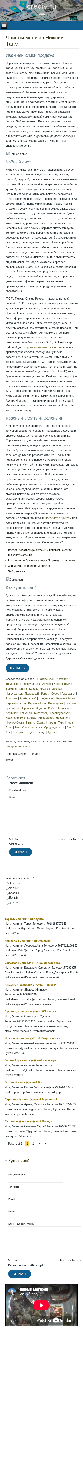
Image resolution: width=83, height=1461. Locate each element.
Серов (55, 693)
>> (45, 1143)
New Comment (21, 783)
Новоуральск (14, 693)
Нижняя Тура (55, 722)
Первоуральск (30, 683)
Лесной (57, 688)
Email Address (17, 790)
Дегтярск (13, 708)
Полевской (32, 693)
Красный (14, 892)
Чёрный (14, 888)
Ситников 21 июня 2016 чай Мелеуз (28, 1121)
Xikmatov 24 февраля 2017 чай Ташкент (30, 984)
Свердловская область (18, 746)
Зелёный (14, 883)
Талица (40, 732)
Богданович (46, 698)
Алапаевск (68, 693)
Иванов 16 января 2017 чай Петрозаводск (32, 1038)
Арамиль (11, 698)
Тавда (30, 732)
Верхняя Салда (16, 703)
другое (13, 902)
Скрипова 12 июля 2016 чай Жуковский (31, 1099)
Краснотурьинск (39, 688)
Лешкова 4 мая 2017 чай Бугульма (27, 941)
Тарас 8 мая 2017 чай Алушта (24, 919)
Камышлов (65, 708)
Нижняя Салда (35, 722)
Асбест (46, 683)
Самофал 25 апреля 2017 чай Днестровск (32, 962)
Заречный (27, 708)
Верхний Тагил (65, 698)
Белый (13, 897)
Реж (17, 727)
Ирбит (52, 708)
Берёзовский (62, 683)
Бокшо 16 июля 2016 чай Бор (24, 1082)
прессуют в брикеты (58, 518)
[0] (29, 758)
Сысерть (18, 732)
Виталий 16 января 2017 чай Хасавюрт (30, 1060)
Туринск (52, 732)
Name (12, 797)
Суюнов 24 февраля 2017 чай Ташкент (30, 1011)
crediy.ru (41, 6)
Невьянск (62, 717)
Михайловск (46, 717)
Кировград (41, 713)
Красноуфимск (15, 717)
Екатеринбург (45, 678)
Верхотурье (55, 703)
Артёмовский (28, 698)
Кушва (31, 717)
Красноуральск (60, 713)
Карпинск (12, 713)
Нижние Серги (15, 722)
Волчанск (72, 703)
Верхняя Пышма (16, 688)
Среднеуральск (54, 727)
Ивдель (41, 708)
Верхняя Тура (37, 703)
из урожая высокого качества (43, 347)
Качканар (26, 713)
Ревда (45, 693)
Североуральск (32, 727)
